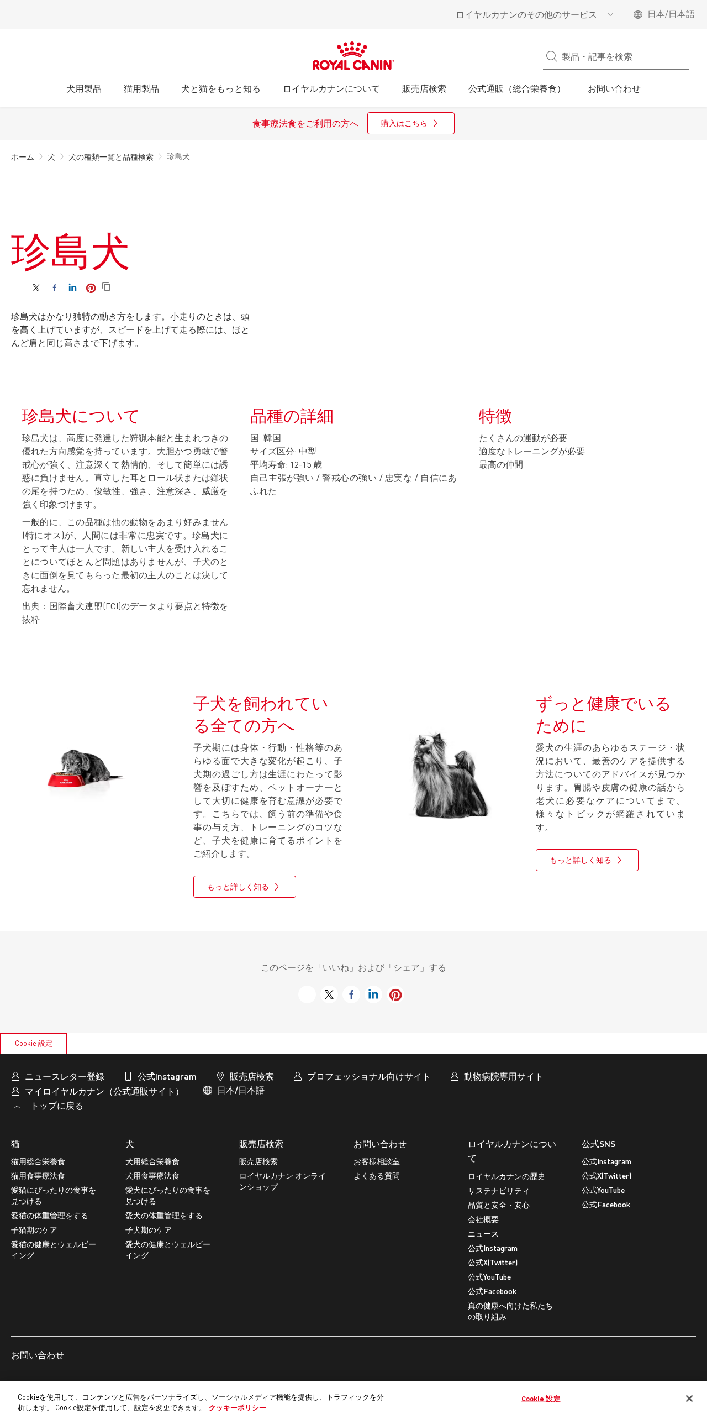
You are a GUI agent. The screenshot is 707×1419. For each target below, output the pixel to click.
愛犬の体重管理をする (164, 1215)
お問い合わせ (380, 1143)
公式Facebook (492, 1291)
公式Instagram (493, 1248)
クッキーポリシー (237, 1407)
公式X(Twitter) (493, 1262)
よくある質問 (377, 1175)
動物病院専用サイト (504, 1076)
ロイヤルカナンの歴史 (506, 1176)
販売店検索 (261, 1143)
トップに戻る (55, 1105)
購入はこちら (404, 123)
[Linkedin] (73, 288)
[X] (36, 288)
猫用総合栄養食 (38, 1161)
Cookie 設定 (33, 1043)
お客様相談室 (377, 1161)
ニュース (483, 1233)
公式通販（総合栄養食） (517, 88)
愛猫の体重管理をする (49, 1215)
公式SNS (598, 1143)
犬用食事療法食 (152, 1175)
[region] (353, 1400)
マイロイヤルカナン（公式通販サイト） (104, 1091)
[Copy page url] (106, 287)
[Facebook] (54, 288)
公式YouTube (489, 1276)
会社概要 (483, 1219)
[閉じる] (689, 1398)
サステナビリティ (499, 1190)
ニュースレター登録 (64, 1076)
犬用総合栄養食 (152, 1161)
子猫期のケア (34, 1229)
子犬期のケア (148, 1229)
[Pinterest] (91, 288)
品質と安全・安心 (499, 1204)
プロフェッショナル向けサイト (369, 1076)
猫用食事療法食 (38, 1175)
